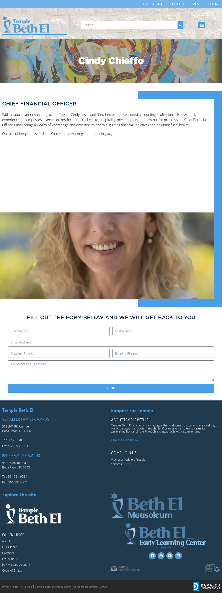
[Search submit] (180, 25)
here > (127, 464)
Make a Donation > (125, 440)
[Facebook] (152, 555)
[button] (201, 25)
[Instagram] (161, 555)
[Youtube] (169, 555)
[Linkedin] (178, 555)
